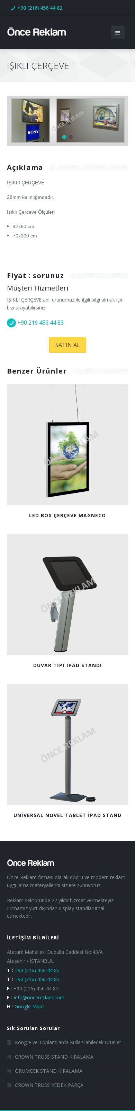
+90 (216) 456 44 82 (39, 7)
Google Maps (30, 1006)
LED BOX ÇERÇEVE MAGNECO (67, 515)
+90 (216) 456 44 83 (37, 979)
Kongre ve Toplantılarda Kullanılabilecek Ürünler (68, 1042)
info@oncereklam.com (39, 997)
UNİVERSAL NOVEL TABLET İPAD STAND (68, 815)
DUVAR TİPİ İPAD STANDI (67, 665)
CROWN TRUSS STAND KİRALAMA (54, 1056)
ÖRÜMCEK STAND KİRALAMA (48, 1071)
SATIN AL (67, 345)
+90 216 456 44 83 (40, 322)
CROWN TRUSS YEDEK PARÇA (49, 1085)
